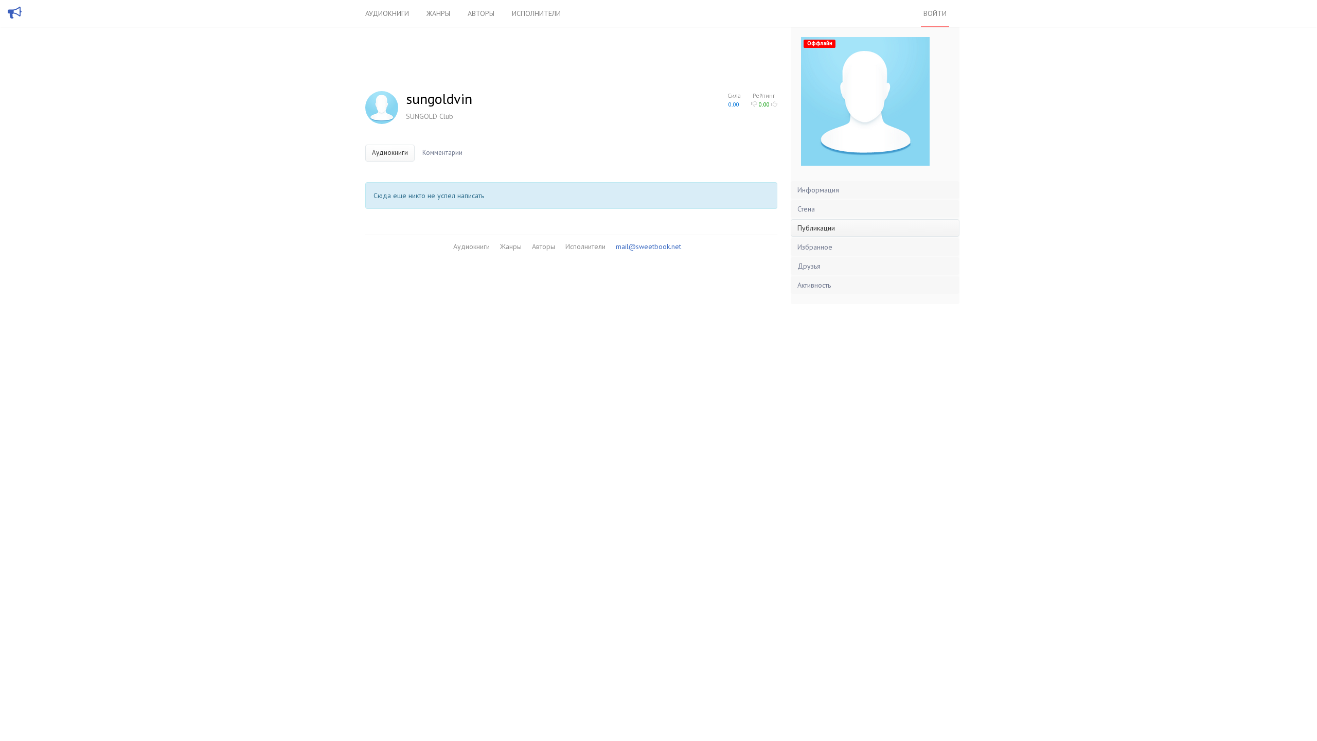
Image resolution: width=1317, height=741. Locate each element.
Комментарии (442, 152)
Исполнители (536, 13)
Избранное (814, 247)
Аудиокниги (387, 13)
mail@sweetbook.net (648, 246)
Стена (806, 209)
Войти (935, 13)
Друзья (809, 266)
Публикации (816, 228)
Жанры (438, 13)
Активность (814, 285)
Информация (818, 190)
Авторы (481, 13)
